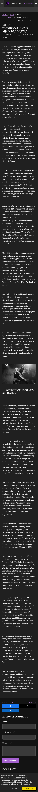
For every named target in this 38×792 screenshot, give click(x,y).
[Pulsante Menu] (36, 3)
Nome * (5, 721)
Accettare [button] (29, 789)
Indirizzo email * (9, 732)
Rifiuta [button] (14, 789)
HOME (5, 15)
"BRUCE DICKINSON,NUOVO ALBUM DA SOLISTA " (23, 18)
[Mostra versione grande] (19, 374)
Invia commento (10, 761)
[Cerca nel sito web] (2, 3)
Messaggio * (7, 743)
